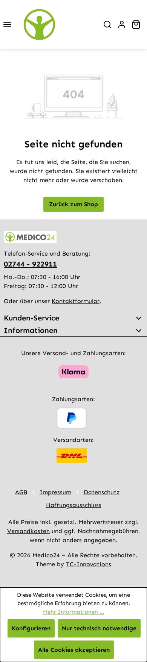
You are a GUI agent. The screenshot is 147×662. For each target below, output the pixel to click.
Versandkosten (28, 531)
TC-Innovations (88, 564)
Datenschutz (102, 492)
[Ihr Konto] (122, 24)
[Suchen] (107, 24)
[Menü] (7, 24)
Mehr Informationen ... (73, 611)
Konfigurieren (31, 628)
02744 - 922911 (30, 263)
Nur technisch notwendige (99, 628)
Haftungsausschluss (73, 505)
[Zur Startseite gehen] (57, 24)
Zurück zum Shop (73, 204)
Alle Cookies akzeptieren (74, 649)
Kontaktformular (76, 301)
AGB (21, 492)
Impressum (55, 492)
